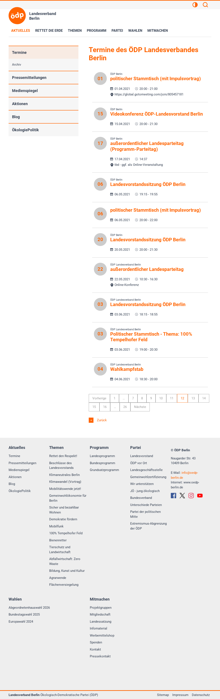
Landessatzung (100, 622)
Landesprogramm (102, 456)
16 (105, 407)
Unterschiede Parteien (146, 505)
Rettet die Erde (49, 31)
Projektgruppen (101, 608)
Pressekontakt (100, 656)
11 (171, 398)
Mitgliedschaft (100, 614)
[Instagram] (191, 495)
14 (204, 398)
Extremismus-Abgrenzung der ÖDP (148, 526)
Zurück (101, 420)
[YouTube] (200, 495)
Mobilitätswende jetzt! (65, 489)
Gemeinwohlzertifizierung (148, 477)
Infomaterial (98, 628)
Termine (19, 52)
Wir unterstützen (142, 484)
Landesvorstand (141, 456)
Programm (96, 31)
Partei (117, 31)
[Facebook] (173, 495)
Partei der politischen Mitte (145, 514)
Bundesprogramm (102, 463)
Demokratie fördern (63, 519)
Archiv (16, 64)
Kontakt (95, 649)
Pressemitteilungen (29, 77)
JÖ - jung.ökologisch (145, 491)
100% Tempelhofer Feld (65, 533)
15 (94, 407)
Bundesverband (141, 498)
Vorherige (99, 398)
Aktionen (20, 103)
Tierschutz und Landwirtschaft (59, 549)
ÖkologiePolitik (25, 130)
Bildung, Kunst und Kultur (67, 571)
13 (193, 398)
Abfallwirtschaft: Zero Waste (64, 561)
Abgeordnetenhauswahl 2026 (29, 608)
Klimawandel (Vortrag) (65, 482)
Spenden (96, 642)
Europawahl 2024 (21, 622)
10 (161, 398)
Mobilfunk (56, 526)
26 (125, 407)
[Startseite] (17, 15)
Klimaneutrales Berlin (64, 475)
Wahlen (135, 31)
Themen (75, 31)
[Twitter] (182, 495)
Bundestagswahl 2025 (24, 614)
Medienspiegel (25, 90)
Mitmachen (157, 31)
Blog (16, 117)
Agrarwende (57, 578)
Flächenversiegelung (63, 585)
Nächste (140, 407)
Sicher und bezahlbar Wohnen (64, 510)
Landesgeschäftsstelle (146, 470)
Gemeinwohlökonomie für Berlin (67, 498)
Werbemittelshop (102, 635)
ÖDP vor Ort (138, 463)
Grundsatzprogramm (104, 470)
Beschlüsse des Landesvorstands (61, 465)
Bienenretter (58, 540)
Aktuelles (20, 31)
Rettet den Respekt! (63, 456)
